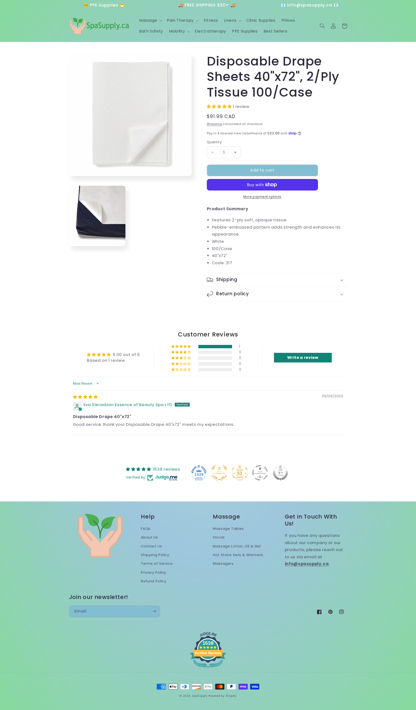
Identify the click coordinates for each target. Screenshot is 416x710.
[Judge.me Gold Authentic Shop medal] (219, 472)
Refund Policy (153, 581)
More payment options (262, 197)
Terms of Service (157, 563)
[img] (85, 397)
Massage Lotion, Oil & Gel (237, 546)
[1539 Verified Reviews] (208, 668)
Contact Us (151, 546)
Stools (219, 537)
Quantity (214, 142)
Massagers (223, 563)
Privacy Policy (153, 572)
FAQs (145, 528)
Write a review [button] (302, 357)
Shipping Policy (155, 554)
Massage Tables (228, 528)
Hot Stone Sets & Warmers (238, 554)
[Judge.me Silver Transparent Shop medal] (260, 472)
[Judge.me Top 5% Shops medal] (280, 472)
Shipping (214, 124)
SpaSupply (200, 696)
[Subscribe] (154, 611)
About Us (149, 537)
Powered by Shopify (222, 696)
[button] (150, 20)
